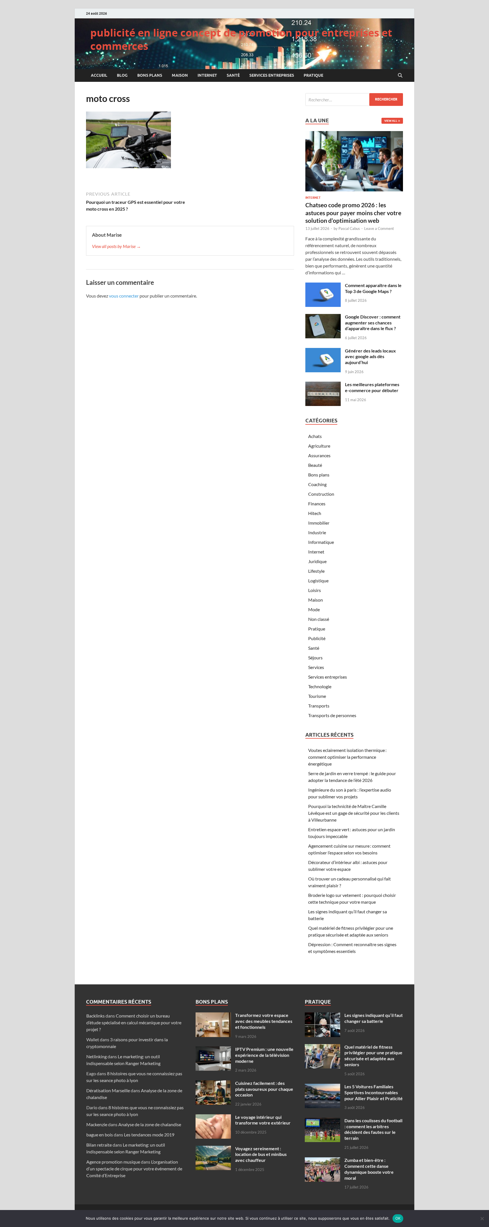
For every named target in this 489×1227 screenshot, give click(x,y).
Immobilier (318, 522)
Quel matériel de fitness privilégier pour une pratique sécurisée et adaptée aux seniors (373, 1055)
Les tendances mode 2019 (149, 1134)
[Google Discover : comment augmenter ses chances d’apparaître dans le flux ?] (323, 317)
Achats (315, 436)
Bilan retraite (99, 1144)
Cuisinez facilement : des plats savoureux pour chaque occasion (264, 1089)
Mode (314, 609)
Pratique (313, 75)
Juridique (317, 561)
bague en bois (99, 1134)
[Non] (482, 1218)
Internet (207, 75)
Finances (316, 503)
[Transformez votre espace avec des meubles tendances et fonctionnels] (213, 1015)
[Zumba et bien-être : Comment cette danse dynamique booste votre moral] (322, 1160)
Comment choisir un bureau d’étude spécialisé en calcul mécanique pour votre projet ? (133, 1022)
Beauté (315, 465)
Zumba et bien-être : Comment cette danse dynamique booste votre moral (369, 1168)
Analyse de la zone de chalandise (149, 1124)
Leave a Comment (379, 228)
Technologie (319, 686)
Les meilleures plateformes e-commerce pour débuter (372, 387)
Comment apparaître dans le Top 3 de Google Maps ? (373, 288)
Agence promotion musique (113, 1161)
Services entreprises (271, 75)
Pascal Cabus (349, 228)
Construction (321, 494)
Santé (233, 75)
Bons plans (149, 75)
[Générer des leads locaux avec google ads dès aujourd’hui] (323, 351)
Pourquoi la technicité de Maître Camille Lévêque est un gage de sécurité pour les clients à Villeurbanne (353, 812)
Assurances (319, 455)
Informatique (321, 542)
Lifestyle (316, 571)
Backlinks (95, 1015)
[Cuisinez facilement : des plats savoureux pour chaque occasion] (213, 1083)
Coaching (317, 484)
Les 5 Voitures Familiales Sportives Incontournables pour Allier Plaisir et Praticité (373, 1092)
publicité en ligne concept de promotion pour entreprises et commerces (241, 39)
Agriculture (319, 445)
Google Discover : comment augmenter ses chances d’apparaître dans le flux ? (372, 322)
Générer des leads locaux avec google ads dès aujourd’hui (370, 356)
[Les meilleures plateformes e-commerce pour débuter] (323, 385)
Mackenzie (96, 1124)
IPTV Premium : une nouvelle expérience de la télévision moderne (264, 1055)
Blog (122, 75)
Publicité (316, 638)
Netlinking (96, 1056)
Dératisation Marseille (108, 1090)
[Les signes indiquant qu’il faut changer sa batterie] (322, 1015)
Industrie (317, 532)
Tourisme (317, 696)
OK (398, 1218)
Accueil (99, 75)
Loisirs (314, 590)
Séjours (315, 657)
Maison (180, 75)
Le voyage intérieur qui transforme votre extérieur (263, 1120)
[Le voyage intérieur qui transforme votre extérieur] (213, 1117)
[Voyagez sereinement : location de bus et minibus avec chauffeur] (213, 1149)
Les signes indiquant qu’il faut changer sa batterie (373, 1018)
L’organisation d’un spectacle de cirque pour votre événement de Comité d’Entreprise (134, 1168)
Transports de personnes (332, 715)
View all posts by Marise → (116, 246)
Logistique (318, 580)
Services (316, 667)
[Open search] (400, 75)
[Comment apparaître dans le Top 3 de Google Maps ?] (323, 285)
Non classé (318, 619)
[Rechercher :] (354, 99)
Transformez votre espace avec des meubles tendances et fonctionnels (263, 1021)
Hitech (314, 513)
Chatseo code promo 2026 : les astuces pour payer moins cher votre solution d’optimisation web (353, 212)
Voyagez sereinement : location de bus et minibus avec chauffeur (261, 1154)
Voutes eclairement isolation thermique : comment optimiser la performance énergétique (347, 756)
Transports (318, 705)
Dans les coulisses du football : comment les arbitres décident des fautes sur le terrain (373, 1129)
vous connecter (124, 295)
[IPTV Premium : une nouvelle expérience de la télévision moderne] (213, 1049)
